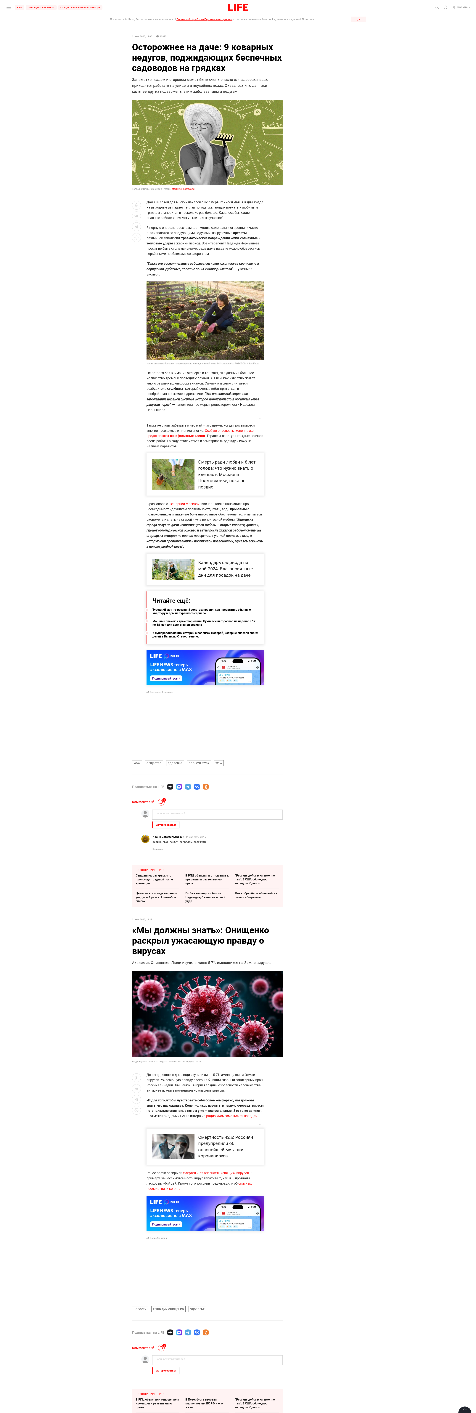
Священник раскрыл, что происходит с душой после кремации (154, 879)
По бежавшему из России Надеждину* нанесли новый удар (205, 897)
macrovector (189, 188)
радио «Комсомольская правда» (231, 1116)
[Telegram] (188, 786)
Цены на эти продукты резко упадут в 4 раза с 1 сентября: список (156, 897)
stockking (177, 188)
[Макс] (179, 786)
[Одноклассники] (206, 786)
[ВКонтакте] (197, 786)
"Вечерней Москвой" (185, 504)
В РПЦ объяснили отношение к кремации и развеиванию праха (207, 879)
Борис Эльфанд (158, 1238)
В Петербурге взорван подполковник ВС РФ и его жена (204, 1403)
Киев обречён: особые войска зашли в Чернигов (256, 895)
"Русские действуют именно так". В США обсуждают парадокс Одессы (255, 879)
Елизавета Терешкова (161, 692)
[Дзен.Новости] (170, 786)
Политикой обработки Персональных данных (204, 19)
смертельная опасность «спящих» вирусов (216, 1173)
